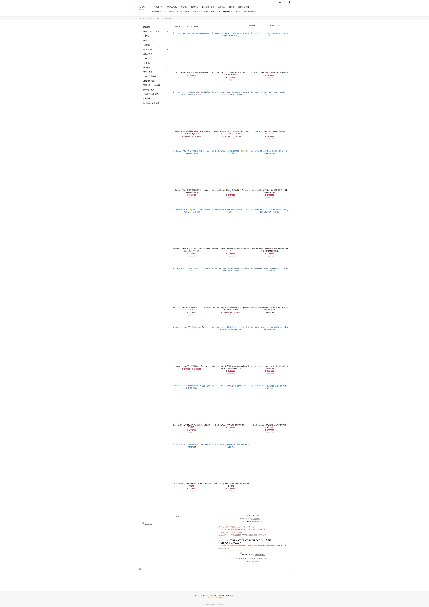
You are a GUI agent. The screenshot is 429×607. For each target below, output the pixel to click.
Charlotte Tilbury (166, 18)
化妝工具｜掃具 (208, 7)
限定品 (146, 36)
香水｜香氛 (173, 11)
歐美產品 (156, 18)
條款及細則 (229, 595)
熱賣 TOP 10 (148, 40)
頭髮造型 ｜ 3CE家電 (226, 7)
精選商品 (146, 27)
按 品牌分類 (184, 11)
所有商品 (155, 7)
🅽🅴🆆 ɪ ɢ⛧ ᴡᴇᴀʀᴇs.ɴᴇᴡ (232, 11)
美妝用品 (184, 7)
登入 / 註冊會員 (250, 11)
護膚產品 (194, 7)
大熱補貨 (146, 45)
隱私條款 (222, 595)
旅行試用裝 (147, 58)
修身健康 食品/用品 (159, 11)
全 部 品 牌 (149, 18)
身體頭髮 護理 (243, 7)
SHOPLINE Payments (218, 604)
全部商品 (141, 18)
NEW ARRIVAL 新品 (169, 7)
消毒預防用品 (148, 90)
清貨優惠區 (197, 11)
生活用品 (146, 98)
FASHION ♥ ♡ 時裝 (212, 11)
